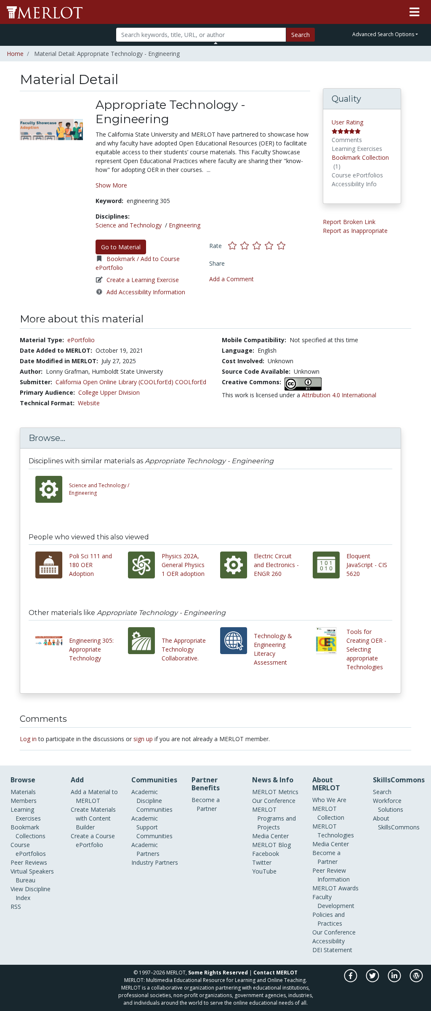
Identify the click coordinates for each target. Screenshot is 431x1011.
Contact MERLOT (275, 972)
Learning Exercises (26, 813)
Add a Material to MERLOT (94, 796)
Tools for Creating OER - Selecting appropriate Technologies (366, 649)
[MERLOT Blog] (416, 980)
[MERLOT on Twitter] (373, 980)
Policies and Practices (328, 919)
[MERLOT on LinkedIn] (395, 980)
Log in (28, 739)
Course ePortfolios (28, 849)
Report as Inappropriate (355, 231)
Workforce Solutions (388, 805)
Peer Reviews (29, 862)
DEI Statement (332, 950)
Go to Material (121, 247)
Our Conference (273, 801)
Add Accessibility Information (145, 292)
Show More (111, 185)
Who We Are (329, 800)
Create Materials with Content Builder (93, 818)
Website (89, 403)
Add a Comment (231, 279)
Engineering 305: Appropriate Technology (91, 649)
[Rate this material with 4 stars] (271, 245)
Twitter (261, 862)
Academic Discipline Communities (152, 800)
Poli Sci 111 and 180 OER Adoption (90, 565)
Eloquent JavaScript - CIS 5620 (366, 565)
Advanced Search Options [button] (383, 34)
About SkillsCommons (396, 822)
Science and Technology (129, 225)
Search (300, 35)
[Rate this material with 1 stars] (234, 245)
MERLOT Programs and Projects (274, 818)
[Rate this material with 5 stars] (282, 245)
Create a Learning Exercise (142, 280)
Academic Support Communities (152, 827)
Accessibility (328, 941)
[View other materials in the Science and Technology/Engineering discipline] (52, 489)
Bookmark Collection (360, 157)
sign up (143, 739)
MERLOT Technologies (333, 830)
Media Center (270, 836)
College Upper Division (109, 392)
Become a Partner (206, 804)
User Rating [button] (347, 122)
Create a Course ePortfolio (93, 840)
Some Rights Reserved (218, 972)
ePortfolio (81, 340)
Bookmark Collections (28, 831)
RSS (16, 907)
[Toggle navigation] (414, 12)
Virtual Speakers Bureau (32, 875)
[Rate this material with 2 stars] (246, 245)
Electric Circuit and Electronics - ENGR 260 (276, 565)
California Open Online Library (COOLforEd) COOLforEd (131, 382)
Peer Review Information (331, 874)
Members (24, 801)
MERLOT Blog (271, 845)
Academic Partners (145, 849)
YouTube (264, 871)
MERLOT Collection (328, 813)
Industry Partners (154, 862)
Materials (23, 792)
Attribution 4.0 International (339, 395)
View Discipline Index (31, 893)
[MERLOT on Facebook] (351, 980)
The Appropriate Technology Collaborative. (184, 649)
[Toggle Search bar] (216, 43)
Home (15, 54)
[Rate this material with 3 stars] (259, 245)
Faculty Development (333, 901)
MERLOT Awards (335, 888)
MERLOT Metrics (275, 792)
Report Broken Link (349, 222)
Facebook (265, 854)
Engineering (184, 225)
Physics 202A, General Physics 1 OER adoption (183, 565)
